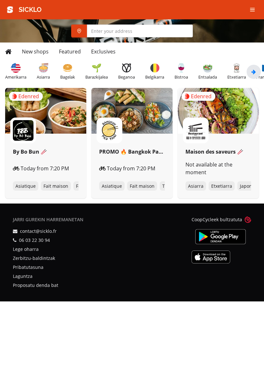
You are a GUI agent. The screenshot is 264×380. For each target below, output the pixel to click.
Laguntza (23, 276)
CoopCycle (203, 219)
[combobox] (132, 30)
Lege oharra (26, 249)
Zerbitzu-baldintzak (34, 258)
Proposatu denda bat (35, 285)
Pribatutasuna (28, 267)
